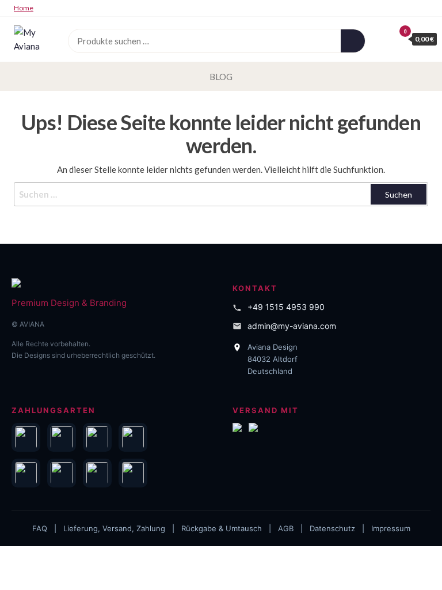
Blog (221, 76)
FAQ (39, 528)
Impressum (390, 528)
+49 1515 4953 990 (286, 307)
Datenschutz (332, 528)
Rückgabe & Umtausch (221, 528)
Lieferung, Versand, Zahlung (114, 528)
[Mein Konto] (382, 38)
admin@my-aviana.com (291, 326)
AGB (286, 528)
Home (23, 7)
